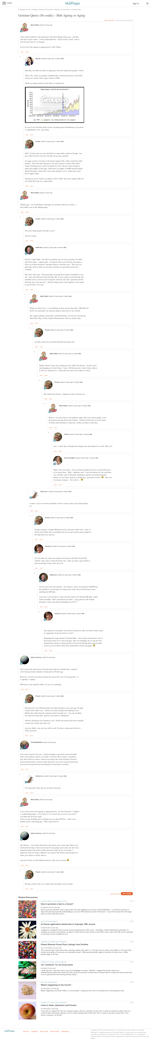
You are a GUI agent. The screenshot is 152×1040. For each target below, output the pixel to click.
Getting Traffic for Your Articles (54, 901)
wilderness (39, 247)
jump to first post (115, 894)
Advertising (65, 1031)
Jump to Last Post (109, 20)
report (26, 51)
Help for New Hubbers (49, 921)
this (62, 58)
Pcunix (38, 141)
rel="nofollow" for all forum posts (57, 965)
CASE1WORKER (36, 742)
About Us (26, 1031)
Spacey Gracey (36, 657)
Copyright (34, 1031)
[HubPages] (73, 3)
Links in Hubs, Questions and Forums (58, 1005)
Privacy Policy (54, 1031)
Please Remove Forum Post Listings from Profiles (64, 944)
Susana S (48, 546)
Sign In (136, 3)
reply (22, 51)
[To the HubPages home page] (9, 1031)
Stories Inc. (44, 491)
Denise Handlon (69, 458)
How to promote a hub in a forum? (57, 904)
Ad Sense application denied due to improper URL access (68, 924)
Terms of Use (44, 1031)
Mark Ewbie (35, 25)
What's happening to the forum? (56, 985)
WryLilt (38, 58)
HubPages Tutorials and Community (54, 942)
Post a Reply (127, 893)
